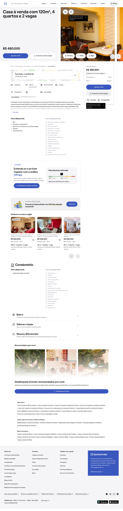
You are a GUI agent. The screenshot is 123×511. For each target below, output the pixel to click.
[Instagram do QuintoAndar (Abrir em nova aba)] (110, 494)
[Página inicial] (5, 3)
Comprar (53, 3)
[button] (45, 316)
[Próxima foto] (32, 225)
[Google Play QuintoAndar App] (102, 502)
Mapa (92, 55)
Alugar (44, 3)
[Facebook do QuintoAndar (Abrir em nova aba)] (107, 494)
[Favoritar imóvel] (71, 11)
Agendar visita (15, 55)
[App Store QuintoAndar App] (114, 502)
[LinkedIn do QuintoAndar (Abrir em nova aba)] (118, 494)
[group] (23, 234)
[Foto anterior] (14, 225)
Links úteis (93, 3)
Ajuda (103, 3)
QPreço (73, 3)
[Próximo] (118, 56)
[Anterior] (112, 56)
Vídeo (82, 55)
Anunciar (64, 3)
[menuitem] (44, 3)
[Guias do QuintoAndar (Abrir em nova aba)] (114, 494)
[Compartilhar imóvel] (65, 11)
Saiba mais (72, 204)
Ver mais (15, 112)
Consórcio (84, 3)
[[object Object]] (85, 17)
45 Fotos (70, 55)
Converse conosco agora (44, 55)
